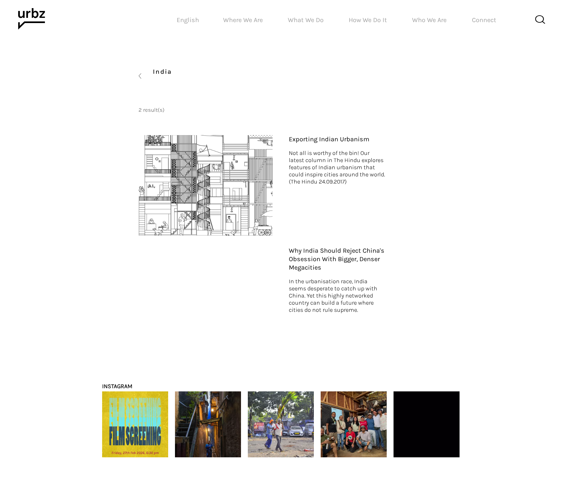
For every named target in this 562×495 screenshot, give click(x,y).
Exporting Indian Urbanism (329, 139)
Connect (484, 20)
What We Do (306, 20)
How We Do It (368, 20)
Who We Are (429, 20)
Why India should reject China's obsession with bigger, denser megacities (336, 259)
